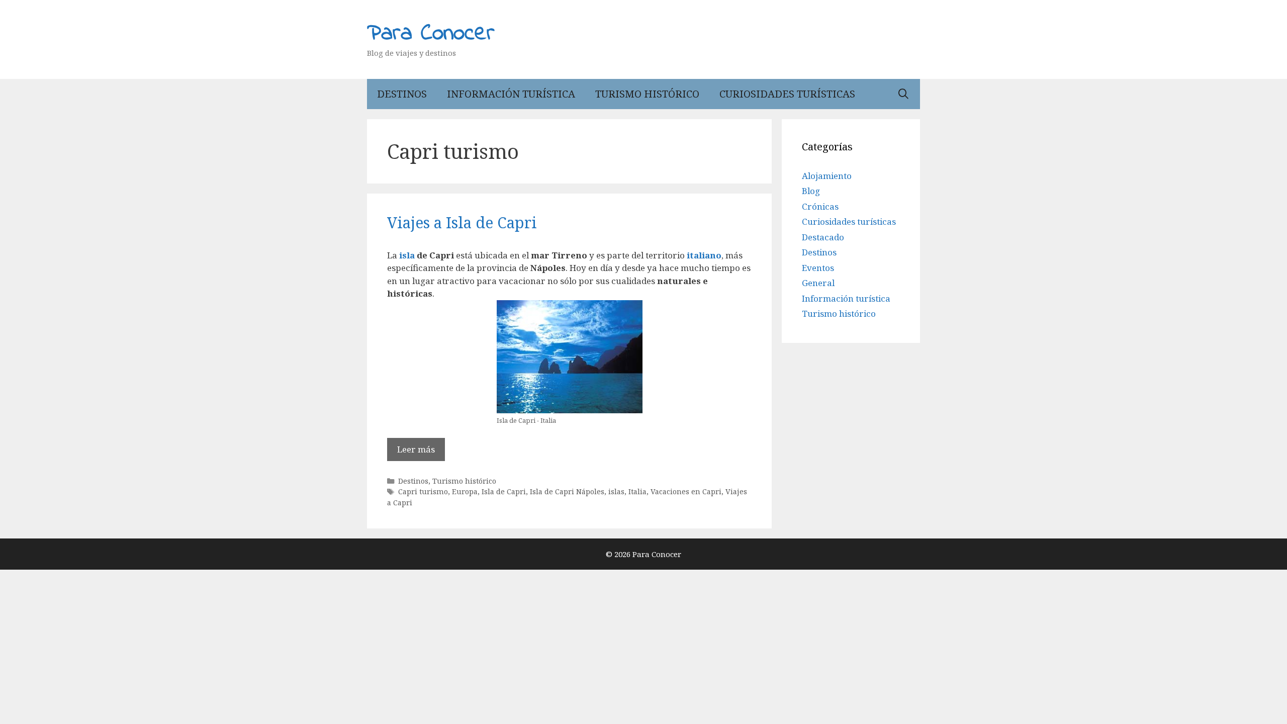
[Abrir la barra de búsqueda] (903, 94)
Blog (811, 191)
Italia (637, 491)
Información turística (511, 94)
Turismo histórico (647, 94)
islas (616, 491)
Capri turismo (423, 491)
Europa (465, 491)
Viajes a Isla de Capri (462, 222)
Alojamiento (827, 176)
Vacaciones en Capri (686, 491)
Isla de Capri (504, 491)
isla (407, 255)
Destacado (823, 237)
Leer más (416, 449)
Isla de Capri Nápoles (567, 491)
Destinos (402, 94)
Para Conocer (431, 33)
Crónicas (820, 206)
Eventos (818, 268)
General (818, 283)
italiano (704, 255)
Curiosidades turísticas (787, 94)
